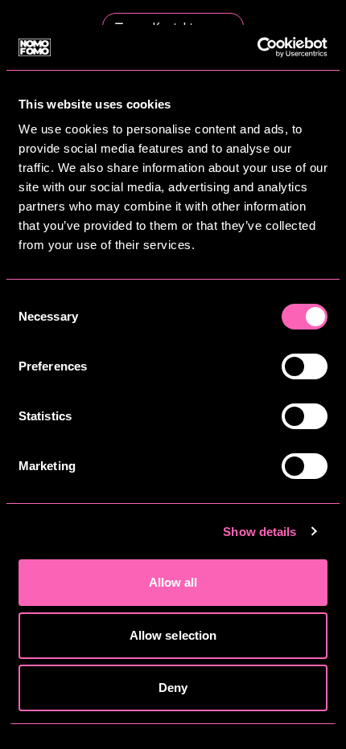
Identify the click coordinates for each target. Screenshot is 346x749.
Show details (259, 531)
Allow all (173, 582)
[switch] (304, 366)
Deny (173, 687)
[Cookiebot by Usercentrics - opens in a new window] (257, 47)
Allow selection (173, 635)
